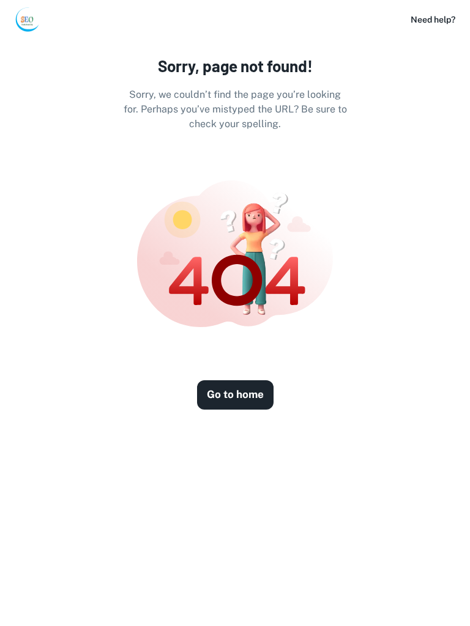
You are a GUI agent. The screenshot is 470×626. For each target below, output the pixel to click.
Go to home (235, 394)
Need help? (433, 19)
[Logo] (27, 19)
